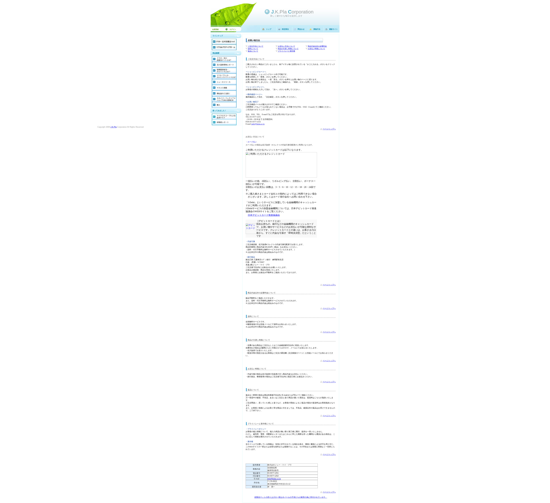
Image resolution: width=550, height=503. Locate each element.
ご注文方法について (255, 46)
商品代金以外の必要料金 (317, 46)
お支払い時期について (316, 49)
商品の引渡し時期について (288, 49)
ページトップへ (329, 129)
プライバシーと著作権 (286, 51)
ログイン (231, 29)
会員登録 (215, 29)
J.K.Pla (113, 127)
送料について (253, 49)
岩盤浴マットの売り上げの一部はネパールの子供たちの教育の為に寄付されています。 (290, 497)
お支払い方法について (286, 46)
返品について (253, 51)
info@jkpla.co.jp (274, 479)
